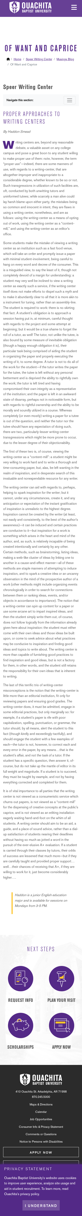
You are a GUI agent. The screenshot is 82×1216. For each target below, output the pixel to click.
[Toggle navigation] (69, 100)
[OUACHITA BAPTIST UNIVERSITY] (41, 1079)
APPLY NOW (61, 1047)
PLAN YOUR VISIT (61, 1000)
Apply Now (41, 1152)
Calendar (41, 1111)
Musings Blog (65, 59)
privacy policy (29, 1194)
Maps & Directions (41, 1104)
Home (17, 59)
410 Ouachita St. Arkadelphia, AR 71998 (41, 1091)
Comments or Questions (41, 1134)
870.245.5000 (41, 1096)
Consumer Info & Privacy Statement (41, 1126)
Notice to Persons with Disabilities (41, 1141)
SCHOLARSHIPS (20, 1047)
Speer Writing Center (39, 59)
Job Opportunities (41, 1119)
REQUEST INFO (20, 1000)
